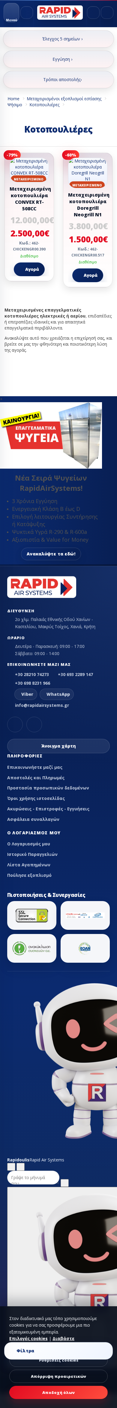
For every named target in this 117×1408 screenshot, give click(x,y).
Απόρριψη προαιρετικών (58, 1376)
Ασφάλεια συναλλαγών (33, 819)
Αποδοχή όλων (58, 1392)
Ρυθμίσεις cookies (58, 1360)
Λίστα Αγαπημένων (28, 865)
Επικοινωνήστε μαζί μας (34, 767)
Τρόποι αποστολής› (62, 79)
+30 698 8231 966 (32, 683)
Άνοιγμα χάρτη (58, 746)
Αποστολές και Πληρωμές (35, 777)
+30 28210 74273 (32, 674)
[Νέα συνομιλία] (11, 1167)
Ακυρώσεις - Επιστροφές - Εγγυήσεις (48, 809)
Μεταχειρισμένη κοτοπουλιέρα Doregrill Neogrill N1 (89, 205)
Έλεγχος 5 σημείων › (62, 39)
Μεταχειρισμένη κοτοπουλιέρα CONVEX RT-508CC (30, 199)
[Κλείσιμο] (20, 1167)
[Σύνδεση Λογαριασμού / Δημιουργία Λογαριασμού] (93, 12)
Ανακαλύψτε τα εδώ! (51, 554)
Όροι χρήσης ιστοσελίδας (36, 798)
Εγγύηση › (62, 59)
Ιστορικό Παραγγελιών (32, 854)
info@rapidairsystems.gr (42, 705)
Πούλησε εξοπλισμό (29, 875)
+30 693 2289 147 (75, 674)
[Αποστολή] (65, 1183)
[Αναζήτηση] (26, 12)
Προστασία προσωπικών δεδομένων (48, 788)
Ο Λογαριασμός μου (28, 844)
